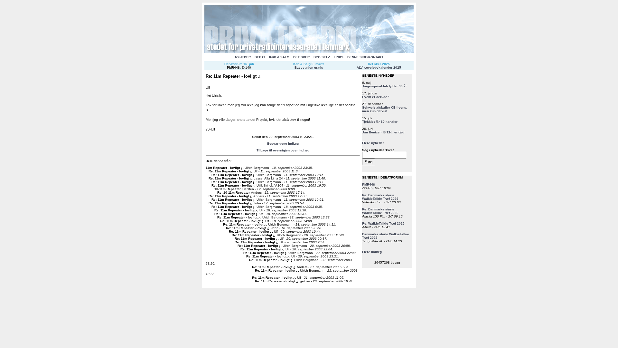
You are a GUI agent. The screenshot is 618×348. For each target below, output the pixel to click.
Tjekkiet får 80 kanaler (380, 121)
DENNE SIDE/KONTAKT (365, 57)
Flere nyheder (373, 143)
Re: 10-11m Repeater (233, 192)
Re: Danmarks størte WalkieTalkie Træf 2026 (380, 196)
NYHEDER (243, 57)
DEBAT (260, 57)
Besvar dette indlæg (283, 143)
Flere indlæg (372, 252)
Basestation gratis (309, 67)
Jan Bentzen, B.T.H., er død (383, 132)
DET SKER (301, 57)
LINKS (338, 57)
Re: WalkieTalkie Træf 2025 (383, 223)
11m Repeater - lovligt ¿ (224, 167)
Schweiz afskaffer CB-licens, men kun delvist (384, 109)
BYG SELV (322, 57)
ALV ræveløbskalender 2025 (379, 67)
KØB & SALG (279, 57)
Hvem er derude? (375, 97)
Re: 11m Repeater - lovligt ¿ (230, 171)
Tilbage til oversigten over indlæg (283, 150)
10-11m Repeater (227, 189)
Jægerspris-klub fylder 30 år (384, 86)
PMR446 (233, 67)
